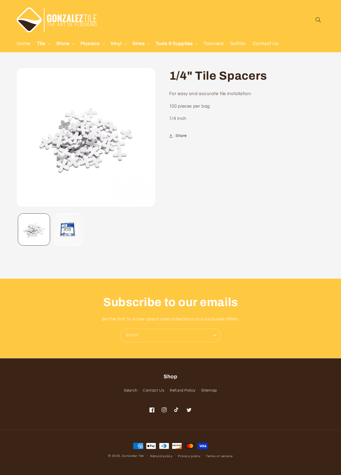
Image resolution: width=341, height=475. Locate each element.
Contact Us (153, 390)
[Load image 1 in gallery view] (34, 229)
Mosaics (90, 43)
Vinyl (116, 43)
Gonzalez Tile (133, 455)
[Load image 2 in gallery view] (68, 229)
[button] (43, 43)
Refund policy (161, 456)
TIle (41, 43)
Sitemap (209, 390)
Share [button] (181, 136)
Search (130, 390)
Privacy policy (189, 456)
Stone (63, 43)
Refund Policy (183, 390)
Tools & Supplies (174, 43)
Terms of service (219, 456)
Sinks (138, 43)
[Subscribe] (214, 335)
